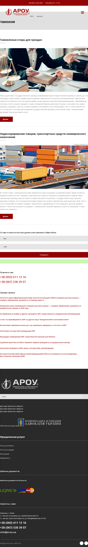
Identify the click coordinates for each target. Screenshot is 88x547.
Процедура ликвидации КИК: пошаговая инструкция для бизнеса (27, 337)
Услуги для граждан (7, 450)
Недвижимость (5, 458)
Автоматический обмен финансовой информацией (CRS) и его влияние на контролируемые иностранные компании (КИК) (38, 355)
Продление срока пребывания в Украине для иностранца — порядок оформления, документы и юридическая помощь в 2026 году (40, 307)
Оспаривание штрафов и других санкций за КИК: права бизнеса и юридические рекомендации (40, 314)
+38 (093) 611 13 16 (52, 3)
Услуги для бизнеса (7, 446)
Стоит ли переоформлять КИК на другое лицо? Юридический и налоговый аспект (34, 319)
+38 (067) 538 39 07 (13, 282)
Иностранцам (4, 454)
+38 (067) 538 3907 (35, 3)
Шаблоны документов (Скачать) (13, 480)
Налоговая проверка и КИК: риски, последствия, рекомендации (27, 348)
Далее (5, 119)
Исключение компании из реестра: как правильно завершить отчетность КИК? (33, 325)
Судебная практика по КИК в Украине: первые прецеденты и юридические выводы (35, 342)
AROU (32, 16)
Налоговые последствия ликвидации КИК (17, 331)
